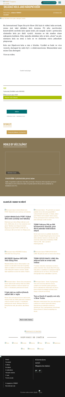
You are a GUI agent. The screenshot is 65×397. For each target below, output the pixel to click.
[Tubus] (47, 343)
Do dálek (8, 367)
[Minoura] (31, 349)
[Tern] (7, 343)
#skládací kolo (20, 116)
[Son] (23, 349)
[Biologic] (40, 349)
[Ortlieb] (15, 343)
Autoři (37, 363)
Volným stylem (10, 372)
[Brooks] (23, 343)
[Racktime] (56, 343)
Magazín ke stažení (42, 366)
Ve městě (8, 362)
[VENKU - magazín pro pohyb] (9, 2)
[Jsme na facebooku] (36, 371)
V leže (7, 375)
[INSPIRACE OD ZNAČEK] (32, 331)
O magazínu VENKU (11, 383)
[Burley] (32, 343)
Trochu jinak (9, 378)
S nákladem (9, 370)
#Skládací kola (11, 116)
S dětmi (7, 365)
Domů (7, 359)
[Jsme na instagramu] (40, 371)
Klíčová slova (40, 360)
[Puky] (40, 343)
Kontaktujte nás (10, 386)
